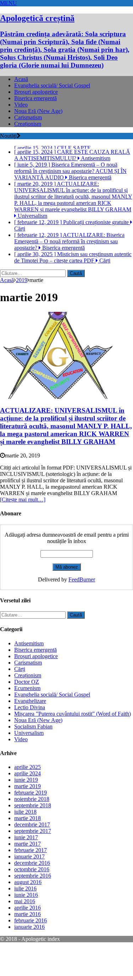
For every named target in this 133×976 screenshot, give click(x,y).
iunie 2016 (26, 915)
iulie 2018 (25, 832)
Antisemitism (29, 664)
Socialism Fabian (33, 747)
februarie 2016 (30, 941)
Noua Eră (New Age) (38, 111)
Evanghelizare (30, 721)
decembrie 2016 (32, 883)
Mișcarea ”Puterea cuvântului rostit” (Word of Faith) (72, 734)
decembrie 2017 (32, 845)
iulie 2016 (25, 909)
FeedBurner (81, 600)
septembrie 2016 (32, 896)
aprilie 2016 (27, 928)
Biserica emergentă (35, 98)
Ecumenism (27, 708)
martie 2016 (27, 934)
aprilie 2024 (27, 794)
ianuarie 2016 (29, 947)
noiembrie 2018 (31, 819)
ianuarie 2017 (29, 877)
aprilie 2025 (27, 787)
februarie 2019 (30, 813)
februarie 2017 (30, 870)
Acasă (21, 79)
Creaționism (27, 124)
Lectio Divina (29, 728)
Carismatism (28, 117)
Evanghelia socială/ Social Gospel (52, 85)
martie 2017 (27, 864)
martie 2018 (27, 838)
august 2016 (27, 902)
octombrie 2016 (31, 889)
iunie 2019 (26, 800)
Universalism (29, 753)
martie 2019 (27, 806)
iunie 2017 (26, 858)
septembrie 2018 (32, 826)
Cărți (19, 689)
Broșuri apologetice (36, 92)
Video (21, 105)
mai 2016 (24, 921)
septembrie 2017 (32, 851)
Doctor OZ (26, 702)
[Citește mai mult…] (22, 520)
